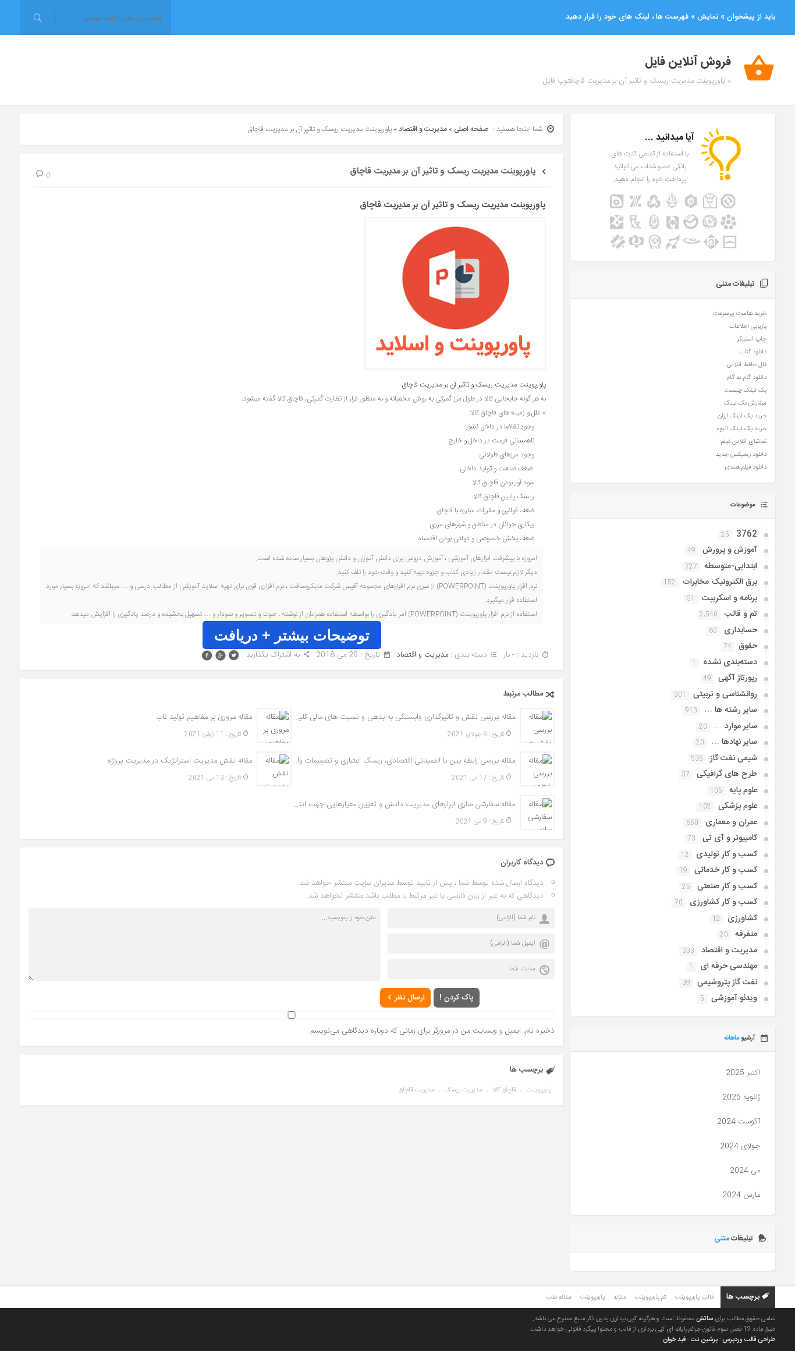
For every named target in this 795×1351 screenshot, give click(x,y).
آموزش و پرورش (729, 550)
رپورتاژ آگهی (737, 678)
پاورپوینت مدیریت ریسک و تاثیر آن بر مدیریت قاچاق (443, 171)
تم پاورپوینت (650, 1297)
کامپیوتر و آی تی (729, 838)
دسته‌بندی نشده (730, 662)
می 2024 (745, 1170)
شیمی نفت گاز (733, 758)
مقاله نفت (558, 1297)
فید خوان (674, 1340)
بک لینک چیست (745, 390)
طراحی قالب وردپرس (748, 1340)
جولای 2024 (740, 1146)
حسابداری (740, 630)
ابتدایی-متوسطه (730, 566)
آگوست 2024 (738, 1121)
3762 (746, 534)
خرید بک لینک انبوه (741, 429)
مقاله (619, 1297)
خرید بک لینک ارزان (742, 416)
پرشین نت (704, 1340)
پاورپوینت (538, 1090)
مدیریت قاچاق (416, 1090)
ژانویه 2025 (741, 1097)
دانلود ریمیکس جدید (740, 454)
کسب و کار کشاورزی (723, 902)
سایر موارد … (735, 726)
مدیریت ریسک (463, 1090)
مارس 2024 (741, 1195)
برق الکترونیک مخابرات (720, 582)
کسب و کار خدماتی (725, 870)
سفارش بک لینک (745, 403)
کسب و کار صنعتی (727, 886)
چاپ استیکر (751, 339)
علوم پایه (743, 790)
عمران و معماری (731, 822)
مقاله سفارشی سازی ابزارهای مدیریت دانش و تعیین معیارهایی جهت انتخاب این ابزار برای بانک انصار (403, 804)
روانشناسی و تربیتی (725, 694)
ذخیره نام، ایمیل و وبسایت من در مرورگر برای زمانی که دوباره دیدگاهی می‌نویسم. (431, 1030)
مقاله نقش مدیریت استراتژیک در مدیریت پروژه (180, 760)
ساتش (704, 1319)
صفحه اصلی (471, 129)
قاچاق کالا (504, 1090)
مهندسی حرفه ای (728, 966)
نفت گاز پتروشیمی (727, 983)
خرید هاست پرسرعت (739, 314)
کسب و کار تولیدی (726, 854)
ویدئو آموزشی (734, 998)
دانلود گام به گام (746, 378)
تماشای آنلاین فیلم (743, 442)
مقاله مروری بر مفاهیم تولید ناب (204, 717)
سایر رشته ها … (730, 710)
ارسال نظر (410, 997)
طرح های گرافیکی (727, 774)
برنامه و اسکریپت (729, 598)
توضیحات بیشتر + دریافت (292, 635)
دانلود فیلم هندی (745, 467)
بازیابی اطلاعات (747, 326)
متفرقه (746, 934)
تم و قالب (741, 614)
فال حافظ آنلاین (746, 365)
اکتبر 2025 (743, 1072)
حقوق (748, 646)
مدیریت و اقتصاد (423, 129)
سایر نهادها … (734, 742)
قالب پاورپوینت (694, 1297)
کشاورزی (742, 919)
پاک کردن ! (456, 997)
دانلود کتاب (752, 352)
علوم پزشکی (737, 806)
